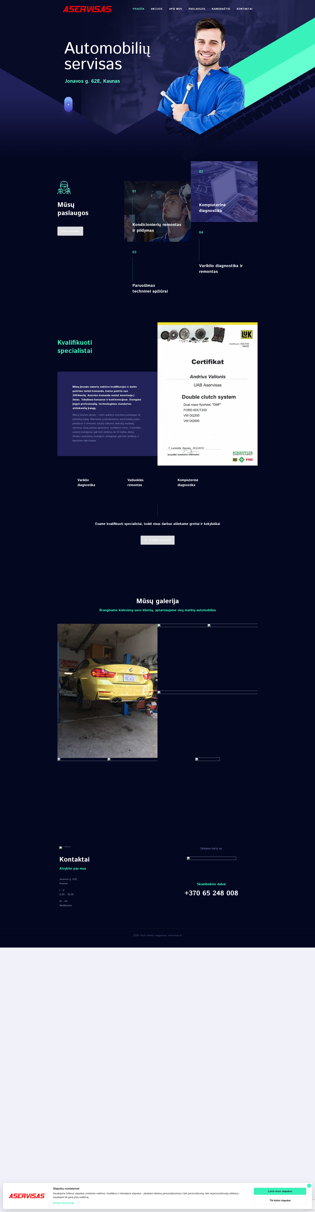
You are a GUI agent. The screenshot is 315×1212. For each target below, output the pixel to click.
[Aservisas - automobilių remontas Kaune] (87, 9)
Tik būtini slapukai (280, 1200)
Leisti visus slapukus (280, 1191)
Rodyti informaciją (63, 1202)
